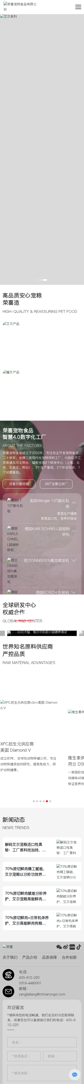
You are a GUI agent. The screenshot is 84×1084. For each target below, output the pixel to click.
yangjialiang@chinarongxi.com (42, 994)
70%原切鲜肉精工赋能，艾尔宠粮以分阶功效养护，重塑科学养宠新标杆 (26, 874)
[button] (39, 280)
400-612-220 (29, 977)
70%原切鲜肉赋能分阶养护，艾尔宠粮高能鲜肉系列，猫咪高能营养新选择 (26, 899)
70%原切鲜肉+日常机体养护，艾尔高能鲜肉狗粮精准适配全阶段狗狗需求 (27, 923)
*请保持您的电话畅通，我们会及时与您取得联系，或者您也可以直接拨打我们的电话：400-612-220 (41, 1020)
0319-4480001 (30, 983)
